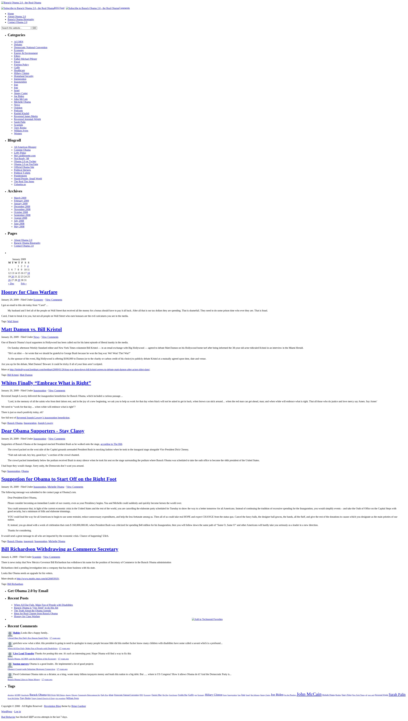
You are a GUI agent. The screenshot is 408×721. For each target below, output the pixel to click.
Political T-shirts (22, 172)
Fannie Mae (157, 695)
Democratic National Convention (30, 47)
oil (366, 695)
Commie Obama (22, 150)
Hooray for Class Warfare (29, 292)
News (17, 104)
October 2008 (21, 212)
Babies (16, 632)
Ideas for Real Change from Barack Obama (36, 613)
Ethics (17, 56)
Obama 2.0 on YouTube (26, 164)
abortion (11, 695)
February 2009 (21, 200)
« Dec (11, 283)
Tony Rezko (20, 127)
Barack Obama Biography (21, 19)
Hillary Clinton (21, 73)
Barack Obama (14, 423)
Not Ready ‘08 (21, 158)
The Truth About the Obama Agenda (32, 610)
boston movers (21, 664)
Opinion (18, 107)
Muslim (338, 695)
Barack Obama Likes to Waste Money (24, 679)
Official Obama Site (24, 167)
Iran (16, 84)
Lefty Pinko (20, 152)
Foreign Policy (21, 64)
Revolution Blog (52, 706)
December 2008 (22, 206)
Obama (25, 471)
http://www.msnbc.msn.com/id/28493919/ (38, 578)
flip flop (165, 695)
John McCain (21, 99)
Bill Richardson (15, 584)
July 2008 (19, 220)
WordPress (6, 711)
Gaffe (17, 67)
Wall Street (12, 321)
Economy (19, 50)
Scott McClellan (13, 698)
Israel (16, 90)
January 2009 (21, 203)
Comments (124, 8)
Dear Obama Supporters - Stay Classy (42, 431)
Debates (18, 44)
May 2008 (19, 226)
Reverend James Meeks (26, 116)
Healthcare (19, 70)
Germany (200, 695)
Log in (17, 711)
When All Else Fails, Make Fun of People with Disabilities (43, 605)
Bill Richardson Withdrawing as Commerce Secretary (59, 549)
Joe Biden (19, 96)
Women (18, 133)
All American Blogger (25, 147)
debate (111, 695)
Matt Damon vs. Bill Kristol (31, 329)
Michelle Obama (22, 102)
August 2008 (20, 218)
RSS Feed (59, 8)
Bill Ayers (51, 695)
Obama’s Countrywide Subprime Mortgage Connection (31, 669)
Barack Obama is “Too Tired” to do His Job (36, 607)
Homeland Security (23, 76)
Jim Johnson (255, 695)
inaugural (28, 541)
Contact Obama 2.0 (17, 22)
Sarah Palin (20, 122)
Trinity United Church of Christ (43, 698)
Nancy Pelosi (347, 695)
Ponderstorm (20, 175)
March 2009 (20, 198)
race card (371, 695)
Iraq (16, 87)
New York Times (358, 695)
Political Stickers (22, 170)
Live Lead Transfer (23, 653)
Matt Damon (26, 375)
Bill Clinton (60, 695)
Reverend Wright (381, 695)
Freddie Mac (183, 695)
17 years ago (55, 638)
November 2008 (22, 209)
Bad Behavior (8, 717)
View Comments (53, 299)
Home (11, 13)
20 (12, 276)
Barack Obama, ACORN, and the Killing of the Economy (32, 659)
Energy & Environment (26, 53)
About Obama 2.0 (17, 16)
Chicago (74, 695)
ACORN (18, 41)
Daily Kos (104, 695)
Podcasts (18, 110)
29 (19, 280)
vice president (60, 698)
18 (28, 273)
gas (195, 695)
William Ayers (21, 130)
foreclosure (173, 695)
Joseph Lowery (45, 423)
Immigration (20, 79)
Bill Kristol (12, 375)
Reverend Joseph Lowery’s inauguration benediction (43, 417)
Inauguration (20, 81)
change (68, 695)
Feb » (24, 283)
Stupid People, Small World (28, 178)
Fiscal (17, 61)
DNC (141, 695)
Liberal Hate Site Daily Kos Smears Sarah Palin (28, 638)
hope (225, 695)
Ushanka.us (20, 184)
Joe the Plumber (290, 695)
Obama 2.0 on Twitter (25, 161)
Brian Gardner (78, 706)
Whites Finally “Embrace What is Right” (46, 383)
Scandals (18, 125)
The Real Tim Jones (24, 181)
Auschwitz (25, 695)
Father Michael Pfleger (25, 59)
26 (9, 280)
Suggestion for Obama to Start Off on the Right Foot (59, 479)
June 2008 (19, 223)
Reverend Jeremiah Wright (27, 119)
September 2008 (22, 215)
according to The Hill (111, 444)
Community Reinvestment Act (89, 695)
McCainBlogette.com (25, 155)
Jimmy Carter (21, 93)
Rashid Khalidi (21, 113)
